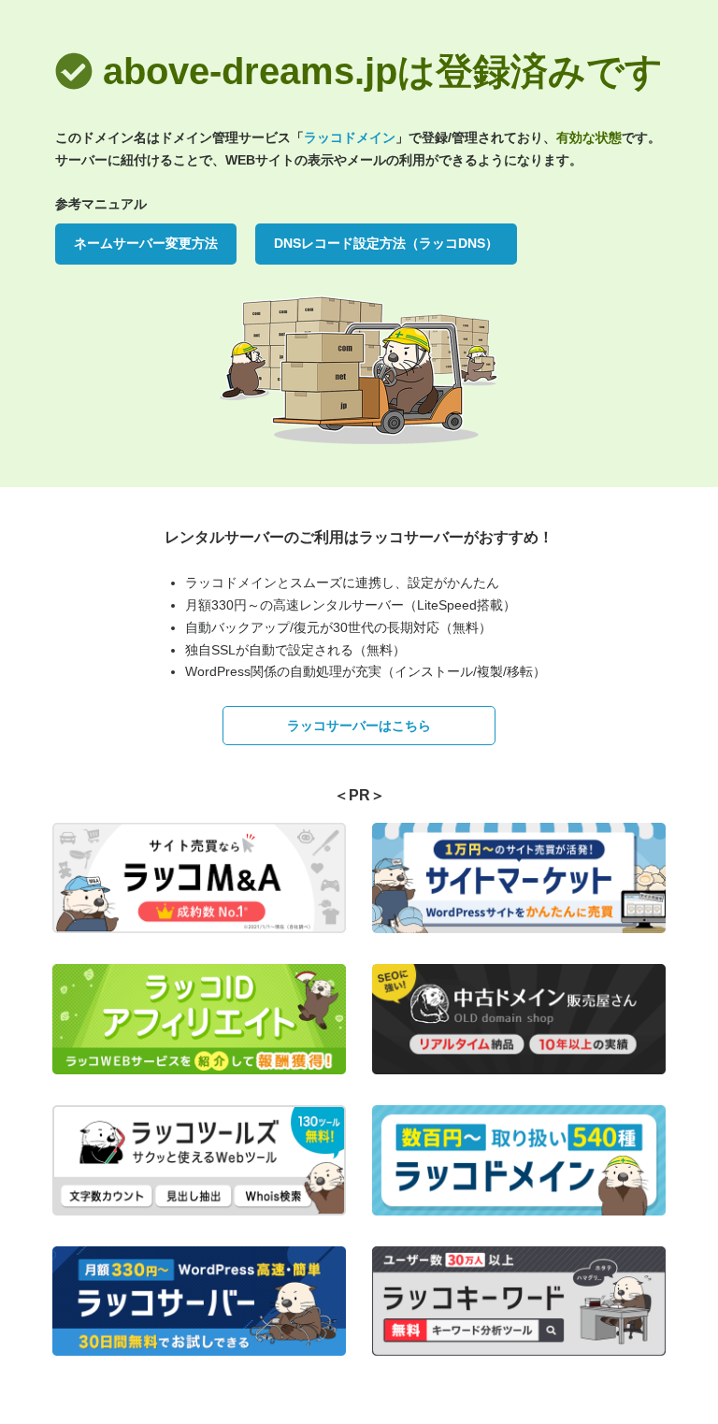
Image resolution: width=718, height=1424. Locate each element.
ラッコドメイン (349, 137)
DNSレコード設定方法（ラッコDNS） (386, 243)
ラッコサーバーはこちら (359, 725)
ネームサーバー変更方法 (146, 243)
